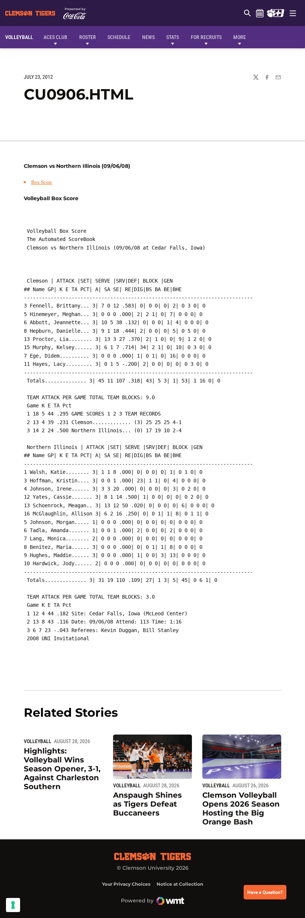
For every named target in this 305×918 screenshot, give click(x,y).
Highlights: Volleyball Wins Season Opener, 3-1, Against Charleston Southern (62, 768)
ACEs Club (55, 37)
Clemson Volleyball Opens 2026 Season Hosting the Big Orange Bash (241, 808)
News (148, 37)
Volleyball (37, 741)
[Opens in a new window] (275, 13)
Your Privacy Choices (126, 884)
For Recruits (206, 37)
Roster (87, 37)
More (239, 37)
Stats (172, 37)
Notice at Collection (180, 884)
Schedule (260, 13)
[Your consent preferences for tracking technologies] (13, 905)
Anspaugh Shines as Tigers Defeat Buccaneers (147, 804)
